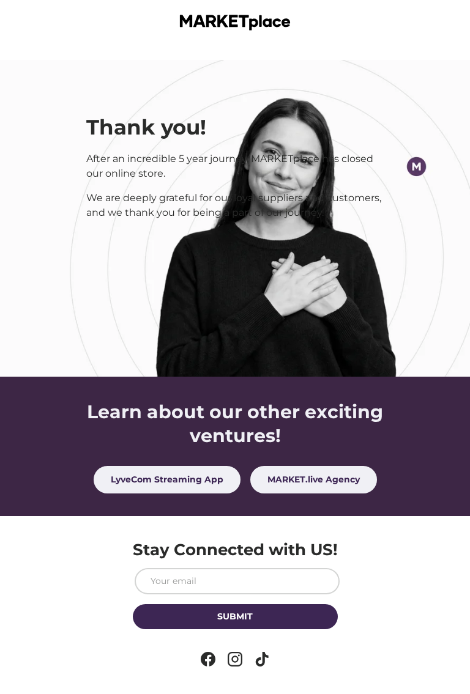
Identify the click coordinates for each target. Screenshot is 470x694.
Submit (235, 616)
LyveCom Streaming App (167, 479)
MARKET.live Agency (313, 479)
